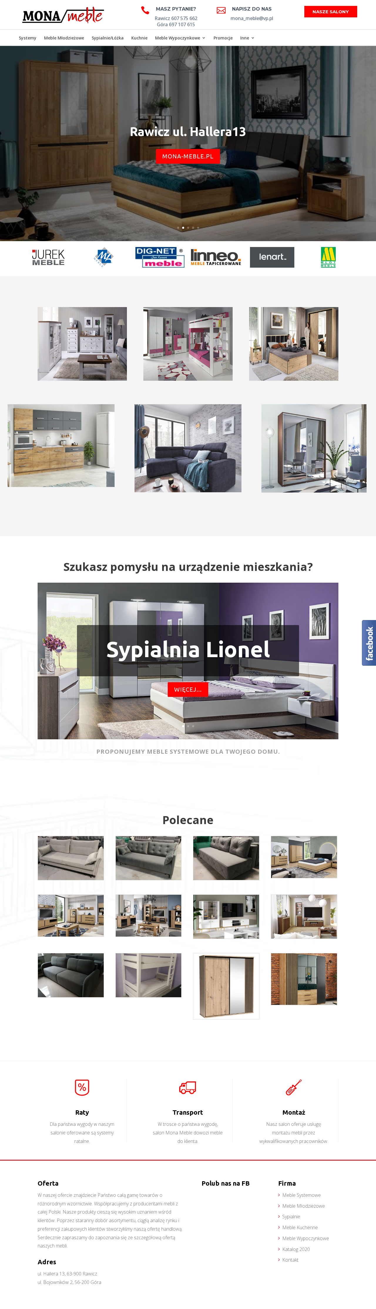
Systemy (27, 38)
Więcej (82, 314)
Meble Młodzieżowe (64, 38)
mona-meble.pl (188, 156)
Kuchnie (139, 38)
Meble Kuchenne (300, 1227)
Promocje (223, 38)
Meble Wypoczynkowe (177, 38)
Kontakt (290, 1260)
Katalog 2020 (296, 1249)
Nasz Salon (342, 38)
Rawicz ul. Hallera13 (188, 131)
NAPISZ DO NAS (252, 9)
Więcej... (188, 689)
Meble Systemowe (301, 1195)
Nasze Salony (331, 11)
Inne (244, 38)
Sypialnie (291, 1216)
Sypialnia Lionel (188, 649)
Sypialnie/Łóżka (108, 38)
